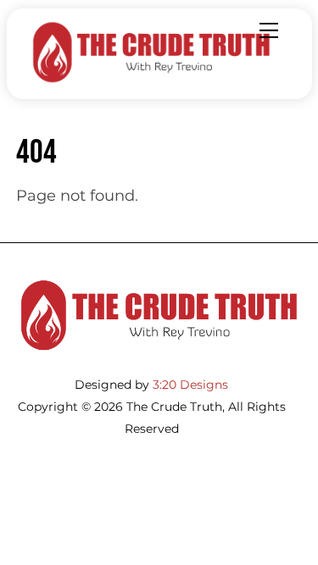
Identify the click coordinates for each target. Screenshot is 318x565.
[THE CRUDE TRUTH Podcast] (151, 78)
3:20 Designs (190, 384)
